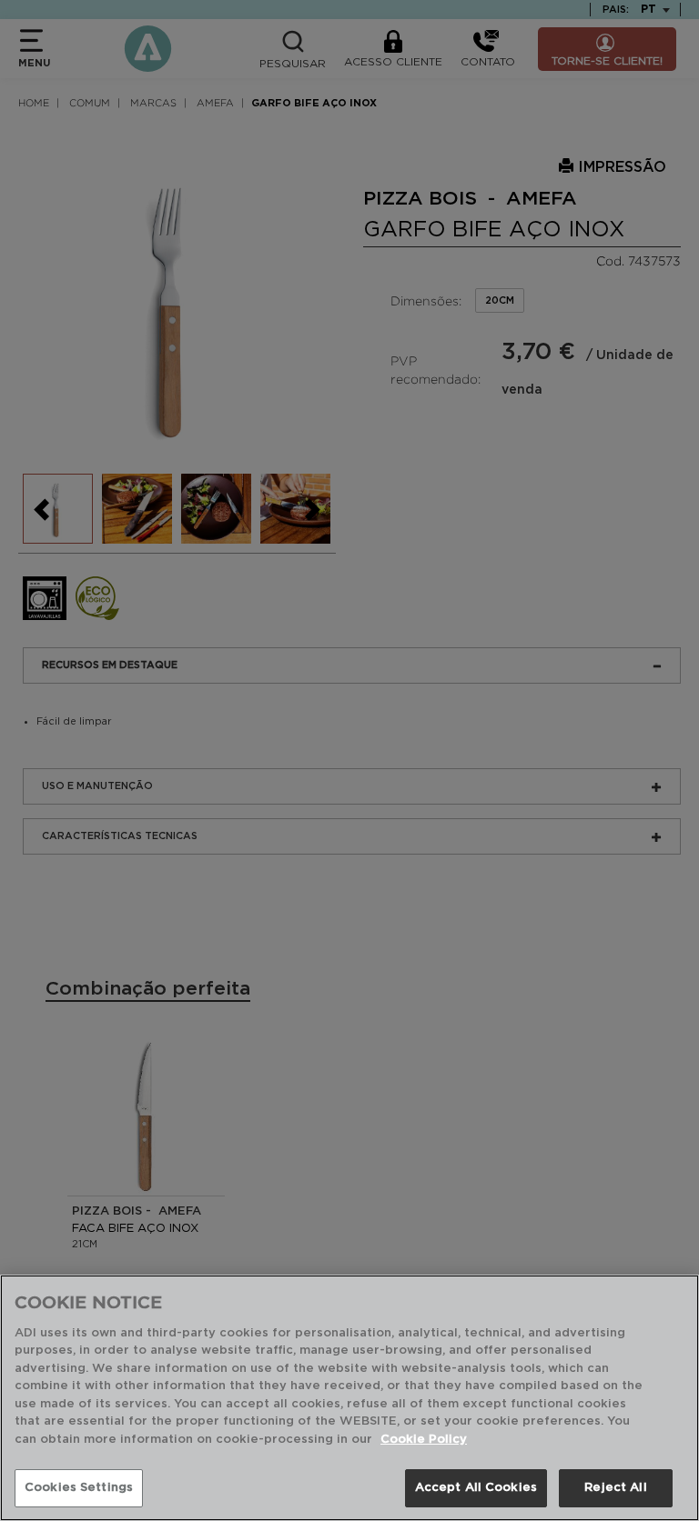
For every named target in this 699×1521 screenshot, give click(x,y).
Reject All (615, 1488)
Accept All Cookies (476, 1488)
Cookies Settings (79, 1488)
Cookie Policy (423, 1440)
